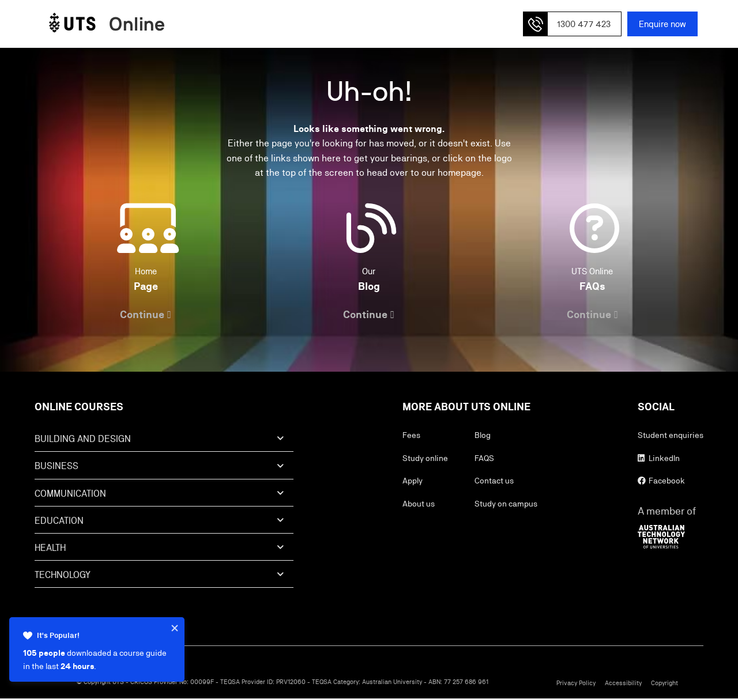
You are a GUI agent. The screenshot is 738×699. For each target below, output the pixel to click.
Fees (411, 435)
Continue (142, 314)
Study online (425, 458)
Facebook (666, 480)
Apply (412, 480)
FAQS (484, 458)
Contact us (494, 480)
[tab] (164, 442)
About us (418, 503)
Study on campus (506, 503)
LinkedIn (663, 458)
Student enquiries (670, 435)
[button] (572, 24)
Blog (483, 435)
